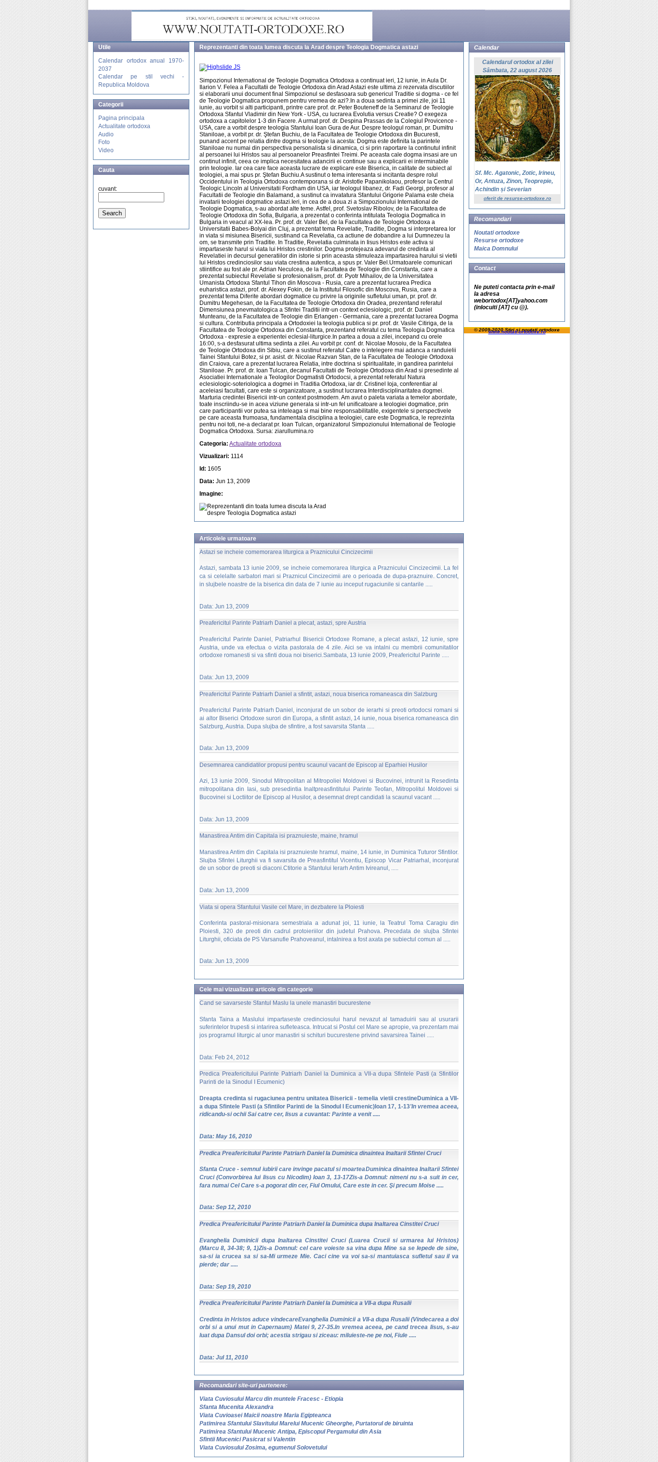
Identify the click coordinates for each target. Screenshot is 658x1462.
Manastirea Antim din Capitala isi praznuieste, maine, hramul (278, 835)
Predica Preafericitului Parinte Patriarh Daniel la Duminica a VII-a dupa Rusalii (305, 1303)
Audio (106, 134)
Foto (104, 142)
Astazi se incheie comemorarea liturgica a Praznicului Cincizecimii (286, 552)
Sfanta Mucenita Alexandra (236, 1407)
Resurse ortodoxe (499, 240)
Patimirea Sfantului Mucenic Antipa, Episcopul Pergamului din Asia (290, 1431)
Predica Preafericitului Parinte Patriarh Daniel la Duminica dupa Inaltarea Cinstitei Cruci (319, 1224)
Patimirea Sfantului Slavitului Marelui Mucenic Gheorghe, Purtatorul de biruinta (306, 1423)
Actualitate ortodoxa (124, 126)
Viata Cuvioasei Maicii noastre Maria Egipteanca (265, 1415)
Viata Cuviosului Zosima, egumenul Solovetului (263, 1447)
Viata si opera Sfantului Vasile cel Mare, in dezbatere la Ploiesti (281, 907)
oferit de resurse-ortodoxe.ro (517, 198)
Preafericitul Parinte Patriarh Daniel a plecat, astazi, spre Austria (282, 622)
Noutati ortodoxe (497, 232)
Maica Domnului (496, 248)
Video (106, 150)
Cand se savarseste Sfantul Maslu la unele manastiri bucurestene (285, 1003)
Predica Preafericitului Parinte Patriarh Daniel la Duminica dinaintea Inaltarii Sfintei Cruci (320, 1153)
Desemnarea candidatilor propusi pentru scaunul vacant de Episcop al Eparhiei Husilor (313, 765)
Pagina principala (121, 118)
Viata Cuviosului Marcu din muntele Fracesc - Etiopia (271, 1399)
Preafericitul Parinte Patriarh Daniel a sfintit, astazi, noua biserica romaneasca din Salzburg (318, 694)
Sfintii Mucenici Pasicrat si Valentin (247, 1439)
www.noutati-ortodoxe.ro (517, 331)
